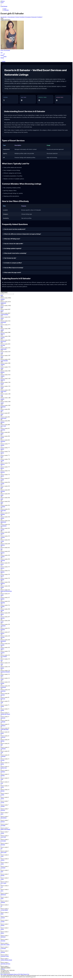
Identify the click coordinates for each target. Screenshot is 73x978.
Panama (2, 683)
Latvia (2, 621)
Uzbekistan (3, 748)
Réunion (2, 790)
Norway (2, 568)
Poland (2, 383)
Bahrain (2, 579)
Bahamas (3, 514)
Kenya (2, 564)
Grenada (2, 921)
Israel (2, 487)
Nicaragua (3, 940)
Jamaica (2, 648)
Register (5, 6)
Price (2, 974)
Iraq (1, 548)
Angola (2, 833)
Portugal (2, 422)
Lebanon (3, 337)
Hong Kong (3, 341)
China (2, 368)
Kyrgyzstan (3, 840)
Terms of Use (26, 974)
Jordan (2, 595)
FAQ (19, 974)
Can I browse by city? (10, 258)
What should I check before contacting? (15, 253)
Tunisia (2, 706)
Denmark (3, 491)
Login (2, 6)
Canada (2, 460)
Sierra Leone (3, 852)
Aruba (2, 679)
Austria (2, 329)
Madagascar (3, 894)
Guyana (2, 802)
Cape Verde (3, 837)
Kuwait (2, 575)
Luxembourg (3, 525)
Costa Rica (3, 691)
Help (22, 974)
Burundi (2, 875)
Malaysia (3, 333)
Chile (2, 702)
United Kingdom (4, 314)
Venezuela (3, 717)
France (2, 310)
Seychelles (3, 825)
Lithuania (3, 560)
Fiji (1, 906)
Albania (2, 518)
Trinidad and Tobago (5, 714)
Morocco (3, 464)
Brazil (2, 306)
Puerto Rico (3, 510)
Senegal (2, 533)
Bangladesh (3, 641)
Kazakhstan (3, 687)
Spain (2, 356)
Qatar (2, 498)
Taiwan (2, 475)
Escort (2, 2)
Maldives (3, 583)
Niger (2, 871)
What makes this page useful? (12, 272)
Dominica (3, 771)
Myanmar (3, 844)
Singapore (3, 441)
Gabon (2, 863)
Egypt (2, 456)
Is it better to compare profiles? (13, 263)
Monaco (2, 633)
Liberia (2, 929)
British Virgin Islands (5, 829)
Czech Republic (4, 360)
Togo (2, 664)
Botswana (3, 698)
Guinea (2, 787)
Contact (5, 974)
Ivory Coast (3, 426)
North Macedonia (4, 729)
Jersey (2, 814)
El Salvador (6, 10)
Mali (2, 744)
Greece (2, 402)
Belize (2, 913)
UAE (2, 353)
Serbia (2, 433)
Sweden (2, 399)
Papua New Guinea (5, 944)
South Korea (3, 418)
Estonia (2, 610)
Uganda (2, 483)
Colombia (3, 506)
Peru (2, 660)
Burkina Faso (4, 767)
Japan (2, 414)
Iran (1, 848)
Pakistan (2, 598)
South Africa (3, 391)
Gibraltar (3, 806)
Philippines (3, 406)
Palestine (3, 775)
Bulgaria (2, 571)
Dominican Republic (5, 671)
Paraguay (3, 821)
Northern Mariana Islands (6, 959)
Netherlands (3, 303)
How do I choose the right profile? (13, 243)
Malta (2, 502)
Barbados (3, 629)
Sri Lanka (3, 345)
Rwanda (2, 760)
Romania (3, 472)
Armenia (2, 556)
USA (2, 395)
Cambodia (3, 721)
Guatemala (3, 756)
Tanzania (3, 694)
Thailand (3, 364)
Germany (3, 299)
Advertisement (10, 974)
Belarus (2, 668)
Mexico (2, 468)
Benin (2, 675)
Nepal (2, 410)
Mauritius (3, 602)
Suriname (3, 952)
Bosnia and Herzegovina (6, 591)
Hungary (3, 552)
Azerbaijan (3, 625)
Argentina (3, 429)
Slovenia (2, 618)
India (2, 295)
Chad (2, 779)
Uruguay (3, 652)
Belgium (2, 372)
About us (16, 974)
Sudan (2, 898)
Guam (2, 856)
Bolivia (2, 764)
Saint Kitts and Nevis (5, 963)
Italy (2, 326)
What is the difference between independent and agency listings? (22, 234)
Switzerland (3, 322)
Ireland (2, 587)
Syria (2, 783)
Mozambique (3, 817)
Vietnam (2, 376)
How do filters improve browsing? (13, 267)
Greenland (3, 867)
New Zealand (4, 656)
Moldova (3, 545)
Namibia (2, 606)
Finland (2, 449)
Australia (3, 537)
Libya (2, 890)
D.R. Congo (3, 883)
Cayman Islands (4, 910)
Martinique (3, 936)
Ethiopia (2, 741)
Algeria (2, 798)
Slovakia (2, 637)
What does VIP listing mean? (12, 238)
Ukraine (2, 445)
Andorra (2, 860)
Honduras (3, 810)
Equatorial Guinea (5, 956)
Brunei (2, 733)
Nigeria (2, 452)
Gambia (2, 794)
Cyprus (2, 541)
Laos (2, 887)
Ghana (2, 387)
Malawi (2, 933)
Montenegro (3, 522)
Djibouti (2, 925)
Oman (2, 495)
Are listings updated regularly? (12, 248)
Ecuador (2, 644)
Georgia (2, 529)
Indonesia (3, 379)
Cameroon (3, 737)
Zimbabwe (3, 725)
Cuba (2, 752)
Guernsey (3, 917)
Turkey (2, 318)
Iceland (2, 437)
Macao (2, 614)
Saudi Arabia (3, 349)
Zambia (2, 710)
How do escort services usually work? (14, 229)
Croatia (2, 479)
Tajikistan (3, 902)
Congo (2, 879)
